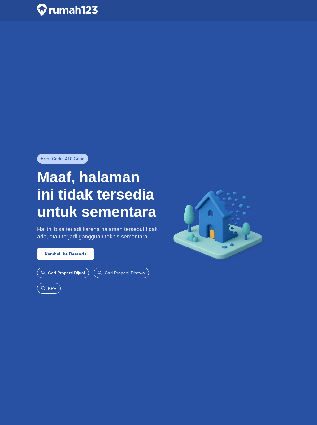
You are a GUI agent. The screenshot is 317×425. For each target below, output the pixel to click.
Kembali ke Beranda (66, 253)
